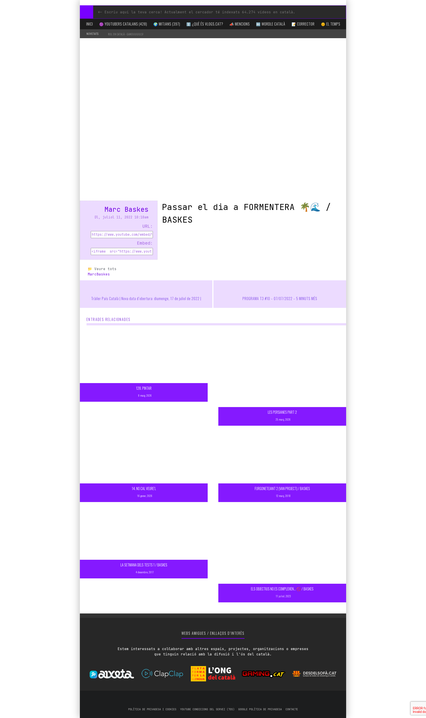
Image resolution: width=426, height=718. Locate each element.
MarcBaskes (99, 274)
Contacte (292, 709)
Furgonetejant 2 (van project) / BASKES (282, 488)
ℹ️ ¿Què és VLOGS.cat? (204, 24)
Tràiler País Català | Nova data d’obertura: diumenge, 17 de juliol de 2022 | (146, 298)
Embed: (145, 243)
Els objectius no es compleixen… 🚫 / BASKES (282, 588)
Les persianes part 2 (282, 412)
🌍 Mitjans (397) (166, 24)
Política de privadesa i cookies (152, 709)
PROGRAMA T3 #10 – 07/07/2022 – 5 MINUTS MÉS (280, 298)
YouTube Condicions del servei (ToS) (207, 709)
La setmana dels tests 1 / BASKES (143, 565)
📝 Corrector (303, 24)
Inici (89, 24)
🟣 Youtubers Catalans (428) (123, 24)
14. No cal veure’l (144, 488)
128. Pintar (144, 388)
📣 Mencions (239, 24)
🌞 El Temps (330, 24)
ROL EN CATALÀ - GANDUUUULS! (126, 34)
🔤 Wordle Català (270, 24)
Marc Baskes (126, 209)
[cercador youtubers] (86, 12)
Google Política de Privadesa (260, 709)
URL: (147, 226)
